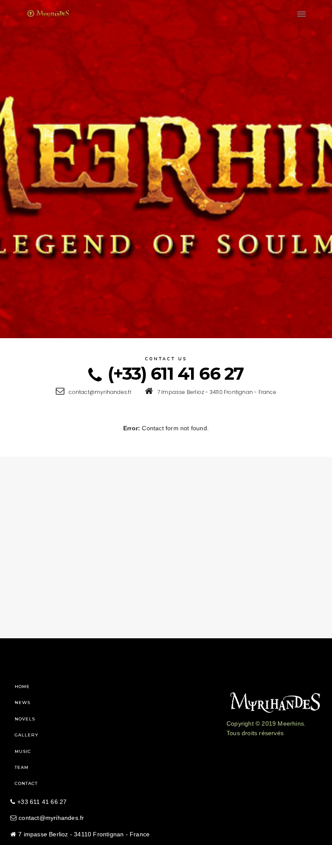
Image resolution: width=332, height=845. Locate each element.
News (22, 702)
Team (22, 767)
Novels (25, 719)
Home (22, 686)
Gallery (26, 735)
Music (23, 751)
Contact (26, 783)
